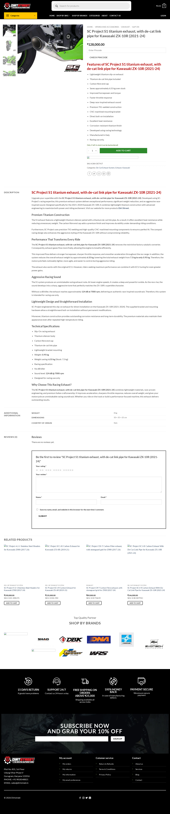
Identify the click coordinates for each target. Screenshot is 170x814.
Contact (138, 780)
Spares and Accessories (107, 27)
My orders (67, 764)
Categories (94, 16)
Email (104, 497)
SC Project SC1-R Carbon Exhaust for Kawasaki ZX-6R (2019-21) (60, 589)
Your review (41, 474)
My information (69, 774)
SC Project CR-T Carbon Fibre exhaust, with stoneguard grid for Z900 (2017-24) (104, 589)
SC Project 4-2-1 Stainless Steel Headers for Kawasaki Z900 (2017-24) (22, 589)
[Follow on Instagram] (83, 798)
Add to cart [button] (11, 603)
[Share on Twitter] (94, 173)
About (105, 16)
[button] (161, 6)
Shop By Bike (62, 16)
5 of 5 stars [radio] (68, 470)
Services (138, 769)
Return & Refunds (106, 764)
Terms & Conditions (107, 769)
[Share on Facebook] (89, 173)
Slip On (135, 27)
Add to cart (123, 150)
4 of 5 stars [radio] (56, 470)
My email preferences (71, 780)
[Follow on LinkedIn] (90, 798)
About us (139, 764)
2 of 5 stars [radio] (41, 470)
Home (52, 16)
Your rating (41, 466)
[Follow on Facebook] (80, 798)
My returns (67, 769)
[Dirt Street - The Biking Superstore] (17, 6)
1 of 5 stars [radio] (36, 470)
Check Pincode (99, 57)
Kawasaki (126, 168)
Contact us (115, 16)
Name (39, 497)
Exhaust (125, 27)
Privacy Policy (105, 774)
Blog (137, 774)
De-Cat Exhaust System (105, 168)
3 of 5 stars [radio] (48, 470)
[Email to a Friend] (99, 173)
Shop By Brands (79, 16)
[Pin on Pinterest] (104, 173)
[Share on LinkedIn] (108, 173)
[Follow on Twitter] (87, 798)
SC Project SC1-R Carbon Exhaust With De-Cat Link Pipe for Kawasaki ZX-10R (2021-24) (146, 589)
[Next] (78, 49)
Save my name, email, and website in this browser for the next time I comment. (72, 509)
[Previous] (22, 49)
